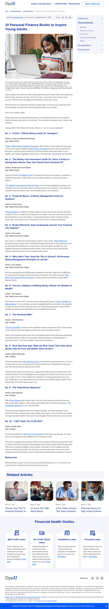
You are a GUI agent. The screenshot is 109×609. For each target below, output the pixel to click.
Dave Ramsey (15, 400)
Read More (62, 557)
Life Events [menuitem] (84, 34)
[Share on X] (66, 17)
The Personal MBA (13, 327)
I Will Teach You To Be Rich (33, 434)
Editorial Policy (61, 4)
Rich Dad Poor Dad (31, 362)
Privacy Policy (9, 597)
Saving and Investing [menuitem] (88, 37)
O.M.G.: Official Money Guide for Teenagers (22, 146)
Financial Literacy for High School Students (91, 509)
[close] (106, 606)
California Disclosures (43, 606)
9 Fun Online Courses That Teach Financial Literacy (66, 511)
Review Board (74, 4)
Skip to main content (13, 3)
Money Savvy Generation (38, 149)
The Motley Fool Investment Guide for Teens (22, 185)
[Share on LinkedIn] (70, 17)
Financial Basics (12, 212)
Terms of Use (41, 601)
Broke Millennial (60, 241)
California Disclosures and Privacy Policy (28, 597)
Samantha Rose (18, 17)
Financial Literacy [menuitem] (86, 31)
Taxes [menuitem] (82, 41)
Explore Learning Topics (41, 4)
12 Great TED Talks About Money (39, 509)
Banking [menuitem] (83, 27)
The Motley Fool (25, 175)
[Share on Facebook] (63, 17)
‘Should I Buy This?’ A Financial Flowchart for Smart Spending (15, 511)
